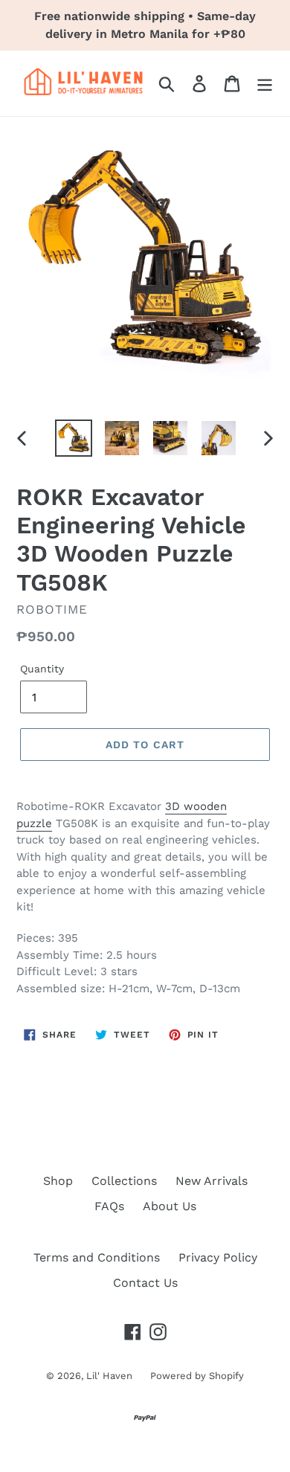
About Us (169, 1206)
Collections (124, 1181)
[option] (74, 438)
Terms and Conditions (96, 1257)
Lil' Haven (110, 1375)
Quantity (42, 669)
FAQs (109, 1206)
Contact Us (145, 1283)
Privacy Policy (217, 1257)
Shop (58, 1181)
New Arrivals (211, 1181)
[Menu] (264, 83)
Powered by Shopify (197, 1375)
